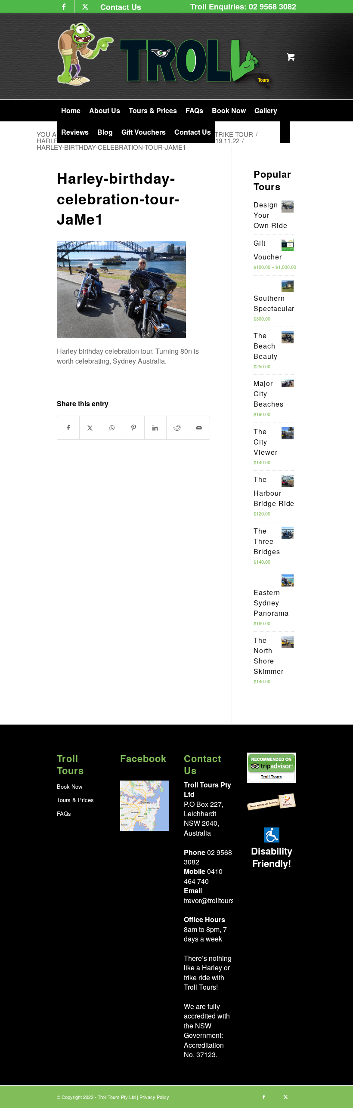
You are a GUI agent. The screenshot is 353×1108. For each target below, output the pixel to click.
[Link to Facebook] (63, 6)
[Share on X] (90, 427)
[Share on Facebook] (68, 427)
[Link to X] (85, 6)
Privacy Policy (154, 1096)
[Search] (285, 132)
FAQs (64, 813)
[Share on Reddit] (177, 427)
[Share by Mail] (199, 427)
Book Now (69, 786)
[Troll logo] (166, 56)
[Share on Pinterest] (134, 427)
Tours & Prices (75, 800)
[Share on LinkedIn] (155, 427)
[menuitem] (118, 6)
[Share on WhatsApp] (112, 427)
